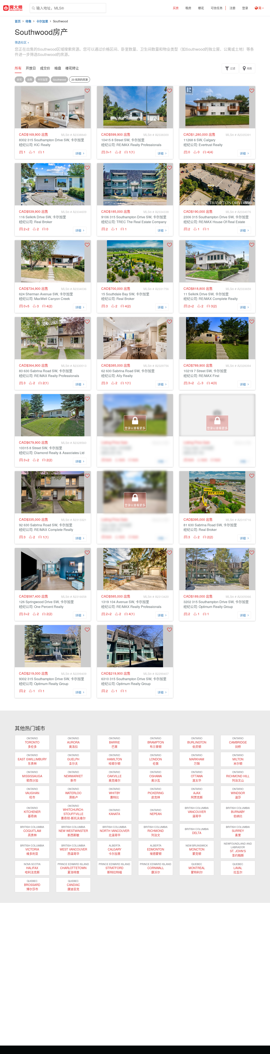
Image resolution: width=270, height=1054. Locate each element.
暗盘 (57, 68)
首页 (18, 21)
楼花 (201, 8)
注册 (232, 8)
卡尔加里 (42, 21)
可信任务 (217, 8)
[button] (87, 90)
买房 (176, 8)
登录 (245, 8)
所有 (18, 68)
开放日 (31, 68)
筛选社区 (22, 42)
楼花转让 (72, 68)
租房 (188, 8)
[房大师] (12, 8)
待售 (28, 21)
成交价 (45, 68)
